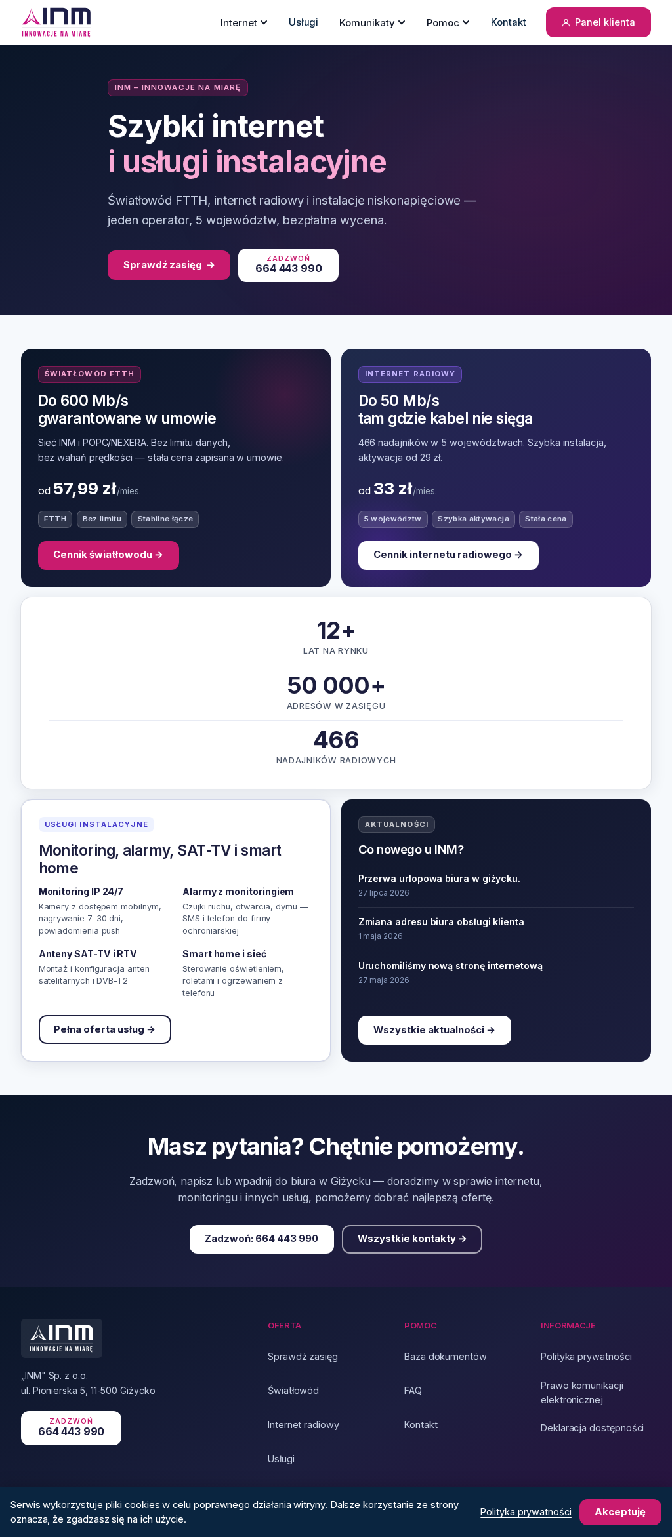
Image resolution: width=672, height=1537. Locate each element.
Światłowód (293, 1390)
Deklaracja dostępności (592, 1427)
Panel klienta (605, 22)
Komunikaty (367, 22)
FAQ (413, 1390)
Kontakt (508, 22)
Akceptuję (620, 1512)
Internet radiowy (303, 1424)
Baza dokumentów (445, 1356)
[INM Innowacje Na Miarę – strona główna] (57, 22)
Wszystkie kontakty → (412, 1239)
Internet (238, 22)
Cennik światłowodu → (108, 555)
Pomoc (443, 22)
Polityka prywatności (586, 1356)
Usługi (304, 22)
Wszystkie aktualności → (434, 1030)
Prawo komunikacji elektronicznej (582, 1392)
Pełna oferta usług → (105, 1029)
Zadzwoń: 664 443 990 (261, 1239)
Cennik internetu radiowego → (448, 555)
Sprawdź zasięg (169, 265)
